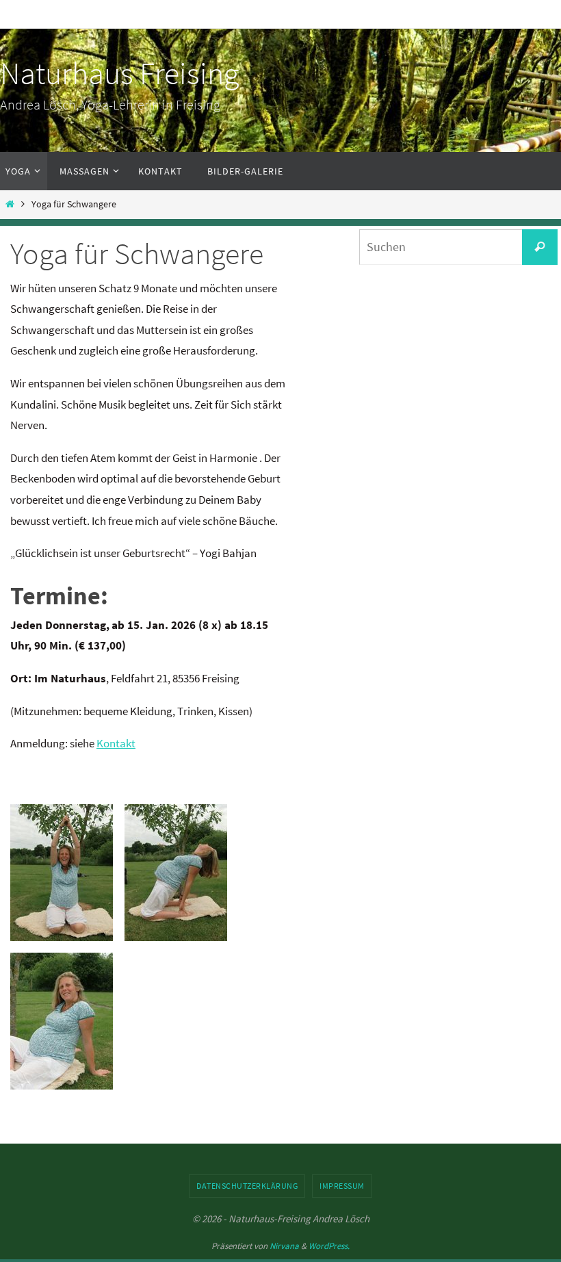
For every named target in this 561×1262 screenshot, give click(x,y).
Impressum (342, 1186)
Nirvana (284, 1246)
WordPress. (329, 1246)
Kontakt (115, 743)
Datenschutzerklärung (247, 1186)
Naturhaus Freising (119, 73)
